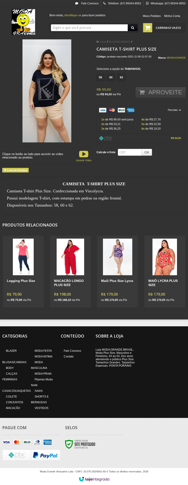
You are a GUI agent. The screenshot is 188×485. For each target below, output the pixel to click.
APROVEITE (164, 92)
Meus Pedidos (152, 16)
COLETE (11, 396)
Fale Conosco (89, 3)
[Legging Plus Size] (23, 271)
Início (103, 41)
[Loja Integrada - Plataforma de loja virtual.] (94, 479)
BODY (10, 368)
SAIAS (39, 390)
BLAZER (11, 350)
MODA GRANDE (176, 57)
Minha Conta (172, 16)
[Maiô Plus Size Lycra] (117, 271)
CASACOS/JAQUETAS (16, 390)
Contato (69, 356)
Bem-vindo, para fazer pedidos (77, 15)
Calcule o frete (106, 152)
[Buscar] (133, 27)
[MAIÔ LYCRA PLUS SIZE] (165, 271)
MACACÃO (13, 408)
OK (146, 152)
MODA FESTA (43, 350)
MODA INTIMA (44, 356)
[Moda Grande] (23, 22)
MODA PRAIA (43, 373)
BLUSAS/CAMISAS (119, 41)
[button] (83, 156)
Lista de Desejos (16, 170)
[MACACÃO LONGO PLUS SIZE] (70, 271)
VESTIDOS (41, 408)
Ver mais (26, 287)
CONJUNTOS (14, 402)
